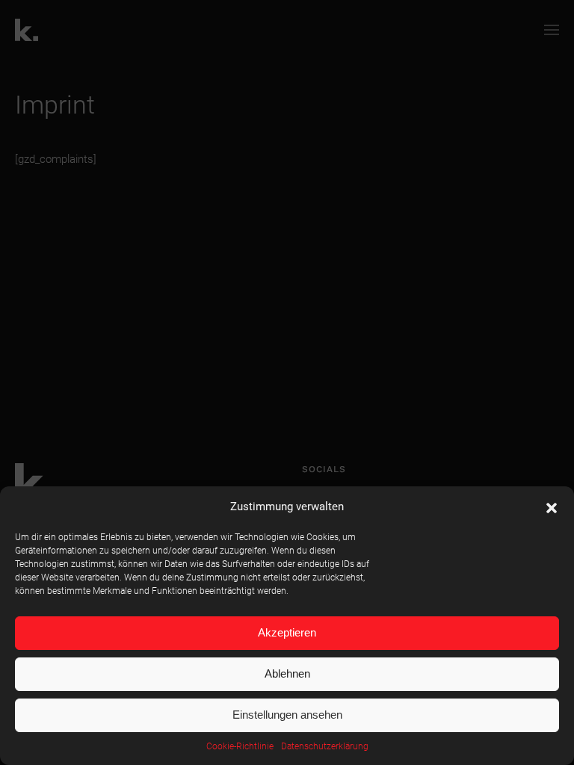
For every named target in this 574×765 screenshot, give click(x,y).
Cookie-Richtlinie (240, 746)
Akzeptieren (287, 632)
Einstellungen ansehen (287, 714)
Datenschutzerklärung (324, 746)
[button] (551, 506)
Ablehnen (287, 673)
